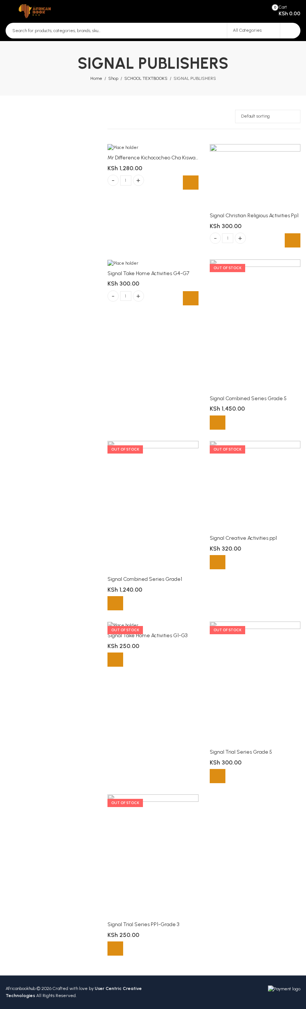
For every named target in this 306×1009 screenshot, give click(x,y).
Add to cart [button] (191, 182)
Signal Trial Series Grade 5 (241, 752)
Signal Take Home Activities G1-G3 (147, 635)
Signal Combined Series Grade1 (144, 579)
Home (96, 78)
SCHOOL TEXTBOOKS (146, 78)
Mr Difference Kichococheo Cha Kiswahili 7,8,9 (160, 158)
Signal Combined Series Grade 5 (248, 398)
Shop (113, 78)
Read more (217, 422)
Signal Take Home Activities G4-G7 (148, 273)
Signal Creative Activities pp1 (243, 538)
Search (290, 30)
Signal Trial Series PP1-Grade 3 (143, 924)
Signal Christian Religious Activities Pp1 (254, 215)
